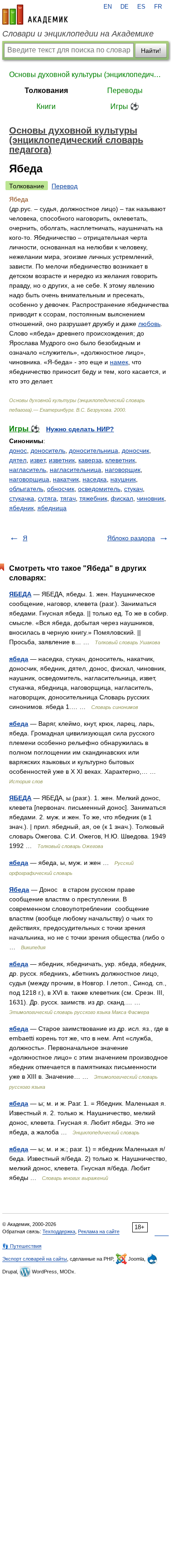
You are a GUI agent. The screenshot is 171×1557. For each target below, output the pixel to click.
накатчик (66, 479)
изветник (62, 460)
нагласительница (75, 469)
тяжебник (93, 498)
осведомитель (99, 488)
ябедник (21, 508)
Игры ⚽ (124, 106)
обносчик (60, 488)
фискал (122, 498)
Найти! (151, 50)
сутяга (47, 498)
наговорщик (122, 469)
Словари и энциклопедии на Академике (78, 33)
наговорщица (29, 479)
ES (141, 7)
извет (37, 460)
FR (158, 7)
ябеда (18, 658)
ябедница (52, 508)
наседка (95, 479)
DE (124, 7)
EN (108, 7)
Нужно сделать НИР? (80, 429)
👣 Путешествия (21, 1246)
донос (18, 450)
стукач (133, 488)
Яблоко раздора (131, 538)
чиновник (150, 498)
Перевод (65, 186)
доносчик (135, 450)
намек (119, 362)
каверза (90, 460)
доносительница (93, 450)
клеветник (120, 460)
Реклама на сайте (98, 1231)
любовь (149, 323)
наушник (123, 479)
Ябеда (19, 889)
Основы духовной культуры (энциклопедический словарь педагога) (85, 74)
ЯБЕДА (20, 594)
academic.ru (35, 15)
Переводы (125, 90)
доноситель (48, 450)
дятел (17, 460)
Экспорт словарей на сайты (34, 1259)
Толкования (46, 90)
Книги (46, 106)
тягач (68, 498)
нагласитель (27, 469)
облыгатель (26, 488)
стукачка (21, 498)
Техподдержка (58, 1231)
